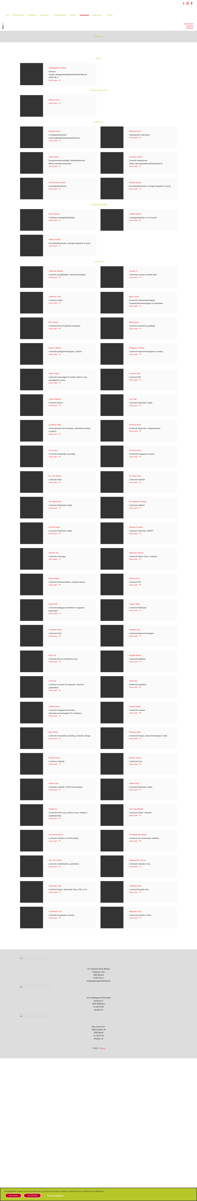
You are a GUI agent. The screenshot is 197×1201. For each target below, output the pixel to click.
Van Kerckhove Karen (57, 182)
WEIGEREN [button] (13, 1196)
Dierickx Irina (134, 578)
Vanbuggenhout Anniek (57, 68)
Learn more (53, 80)
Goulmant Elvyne (55, 630)
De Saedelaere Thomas (137, 502)
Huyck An (52, 655)
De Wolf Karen (54, 527)
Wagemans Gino (135, 911)
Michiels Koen (54, 100)
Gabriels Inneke (135, 214)
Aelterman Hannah (56, 271)
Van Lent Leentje (55, 860)
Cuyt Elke (133, 399)
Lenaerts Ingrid (135, 707)
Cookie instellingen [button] (55, 1195)
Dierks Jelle (53, 604)
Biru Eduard (53, 322)
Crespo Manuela (55, 399)
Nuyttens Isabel (135, 732)
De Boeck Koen (135, 425)
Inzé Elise (52, 681)
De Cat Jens (53, 450)
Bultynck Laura (135, 131)
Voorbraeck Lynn (55, 911)
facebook (189, 28)
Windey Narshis (135, 182)
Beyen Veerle (134, 297)
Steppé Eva (53, 809)
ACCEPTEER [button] (32, 1196)
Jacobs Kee (133, 681)
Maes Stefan (53, 732)
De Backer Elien (55, 425)
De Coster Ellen (135, 476)
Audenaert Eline (55, 297)
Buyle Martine (54, 214)
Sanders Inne (53, 783)
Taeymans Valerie (135, 157)
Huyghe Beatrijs (135, 655)
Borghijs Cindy (54, 131)
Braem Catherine (55, 348)
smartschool (188, 24)
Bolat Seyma (134, 322)
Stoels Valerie (54, 157)
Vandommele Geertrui (137, 860)
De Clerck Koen (135, 450)
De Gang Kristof (55, 502)
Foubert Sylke (134, 604)
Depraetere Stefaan (136, 553)
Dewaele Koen (54, 578)
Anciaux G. (133, 271)
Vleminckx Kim (135, 886)
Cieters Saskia (54, 373)
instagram (189, 26)
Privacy (102, 1048)
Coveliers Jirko (134, 373)
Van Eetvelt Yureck (56, 835)
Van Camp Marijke (136, 809)
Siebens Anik (134, 783)
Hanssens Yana (134, 630)
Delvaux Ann (54, 553)
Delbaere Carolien (136, 527)
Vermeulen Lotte (55, 886)
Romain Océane (135, 758)
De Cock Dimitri (55, 476)
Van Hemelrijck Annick (138, 835)
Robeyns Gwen (54, 758)
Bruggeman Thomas (136, 348)
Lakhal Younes (54, 707)
